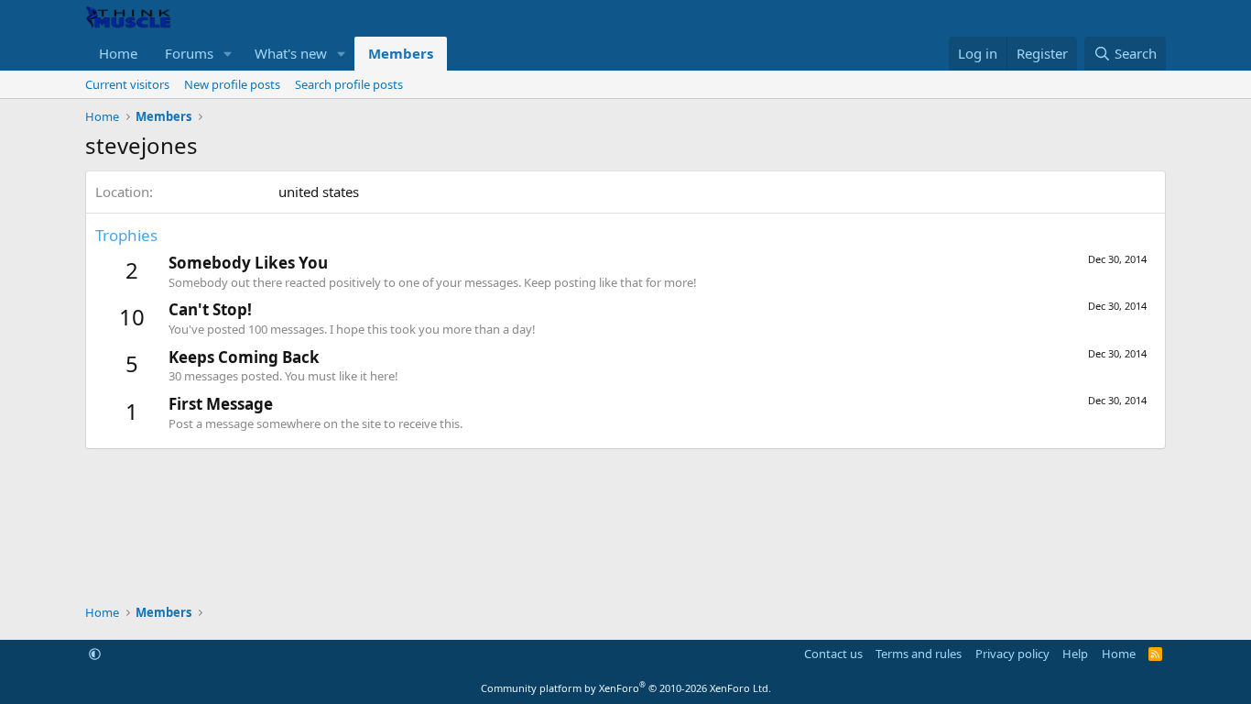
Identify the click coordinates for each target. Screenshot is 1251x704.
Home (118, 53)
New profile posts (232, 84)
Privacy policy (1012, 653)
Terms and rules (919, 653)
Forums (189, 53)
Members (400, 53)
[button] (228, 54)
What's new (291, 53)
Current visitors (127, 84)
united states (318, 191)
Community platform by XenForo (626, 688)
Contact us (833, 653)
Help (1075, 653)
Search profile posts (349, 84)
